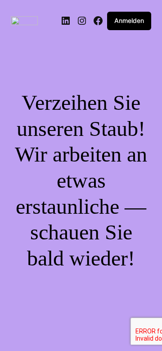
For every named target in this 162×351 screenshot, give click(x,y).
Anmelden (129, 20)
